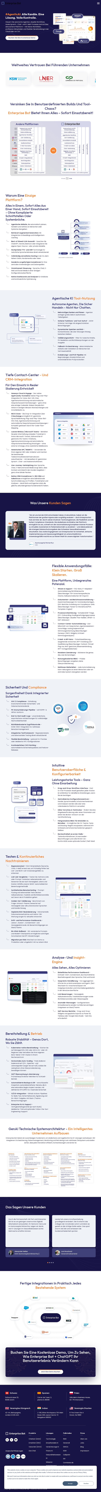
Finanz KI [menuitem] (49, 1451)
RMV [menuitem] (65, 1439)
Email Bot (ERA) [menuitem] (35, 1443)
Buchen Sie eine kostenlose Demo (21, 38)
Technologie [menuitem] (51, 1439)
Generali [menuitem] (66, 1443)
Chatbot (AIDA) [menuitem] (35, 1439)
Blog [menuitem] (82, 1447)
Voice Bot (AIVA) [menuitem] (35, 1447)
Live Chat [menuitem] (32, 1451)
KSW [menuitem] (65, 1451)
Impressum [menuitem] (84, 1451)
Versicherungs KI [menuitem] (52, 1447)
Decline (86, 1483)
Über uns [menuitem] (83, 1439)
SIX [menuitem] (64, 1459)
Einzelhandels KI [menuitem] (52, 1443)
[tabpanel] (27, 1236)
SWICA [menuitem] (65, 1447)
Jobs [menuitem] (82, 1443)
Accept (70, 1483)
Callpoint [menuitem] (66, 1455)
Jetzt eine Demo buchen (50, 1372)
